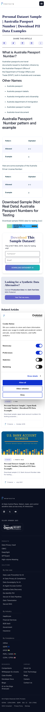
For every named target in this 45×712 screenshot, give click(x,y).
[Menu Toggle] (41, 3)
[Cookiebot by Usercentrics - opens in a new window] (32, 315)
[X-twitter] (10, 511)
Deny (22, 395)
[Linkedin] (4, 511)
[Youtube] (15, 511)
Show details (32, 376)
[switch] (39, 353)
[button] (4, 43)
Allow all (22, 382)
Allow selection (22, 389)
